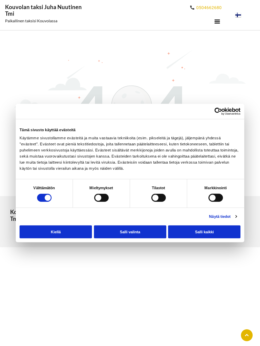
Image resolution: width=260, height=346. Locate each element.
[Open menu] (217, 21)
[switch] (101, 198)
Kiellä (56, 231)
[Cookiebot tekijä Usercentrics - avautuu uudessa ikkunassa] (218, 111)
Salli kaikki (204, 231)
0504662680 (209, 7)
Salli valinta (130, 231)
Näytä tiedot (220, 216)
